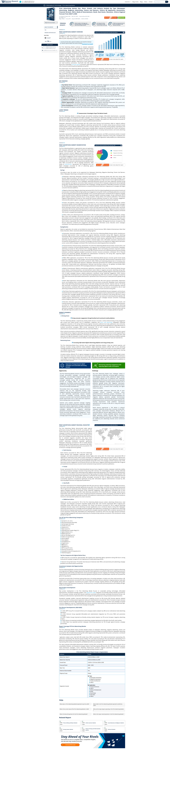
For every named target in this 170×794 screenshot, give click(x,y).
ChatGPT (49, 38)
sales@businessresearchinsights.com (50, 50)
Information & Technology (53, 5)
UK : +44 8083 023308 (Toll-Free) (49, 48)
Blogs (141, 1)
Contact (151, 1)
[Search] (166, 2)
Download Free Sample (103, 59)
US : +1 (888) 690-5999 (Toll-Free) (49, 47)
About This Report (49, 27)
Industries (127, 1)
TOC (45, 30)
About (145, 1)
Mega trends (135, 1)
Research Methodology (50, 32)
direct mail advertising (106, 322)
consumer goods (75, 64)
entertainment (68, 164)
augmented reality (91, 592)
